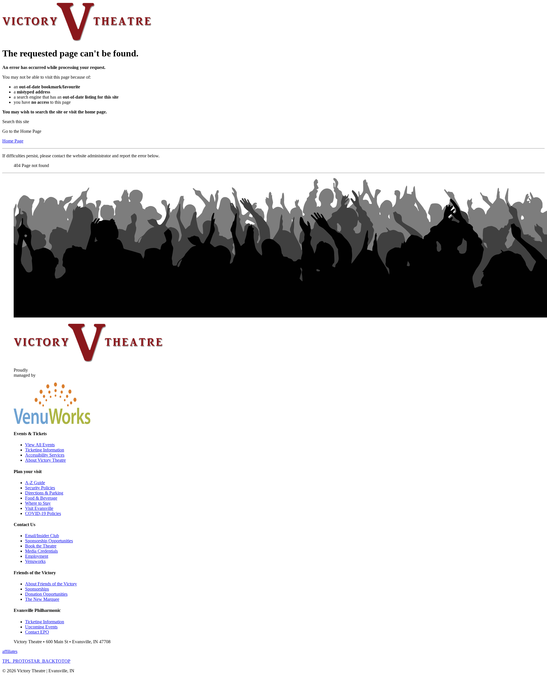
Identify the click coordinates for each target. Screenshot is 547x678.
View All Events (40, 444)
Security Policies (40, 487)
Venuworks (35, 561)
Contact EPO (37, 632)
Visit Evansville (39, 508)
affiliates (9, 651)
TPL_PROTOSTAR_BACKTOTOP (36, 661)
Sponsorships (37, 589)
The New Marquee (42, 599)
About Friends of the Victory (51, 583)
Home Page (12, 141)
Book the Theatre (40, 545)
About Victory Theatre (45, 460)
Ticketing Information (44, 449)
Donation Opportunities (46, 594)
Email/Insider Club (42, 535)
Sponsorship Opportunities (49, 540)
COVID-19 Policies (43, 513)
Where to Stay (38, 503)
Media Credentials (41, 551)
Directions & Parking (44, 492)
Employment (36, 556)
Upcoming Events (41, 626)
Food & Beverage (41, 498)
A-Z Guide (35, 482)
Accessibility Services (44, 455)
